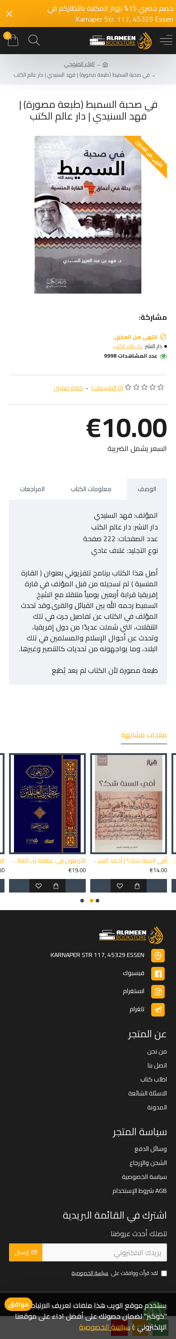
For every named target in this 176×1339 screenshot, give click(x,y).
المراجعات (32, 489)
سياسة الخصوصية (104, 1326)
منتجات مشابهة (144, 735)
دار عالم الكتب (128, 346)
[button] (97, 900)
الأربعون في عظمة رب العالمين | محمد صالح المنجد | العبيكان (47, 860)
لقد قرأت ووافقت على (115, 1273)
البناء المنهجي (79, 64)
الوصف (147, 489)
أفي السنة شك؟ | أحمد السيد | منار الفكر (128, 860)
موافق (18, 1304)
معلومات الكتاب (91, 489)
